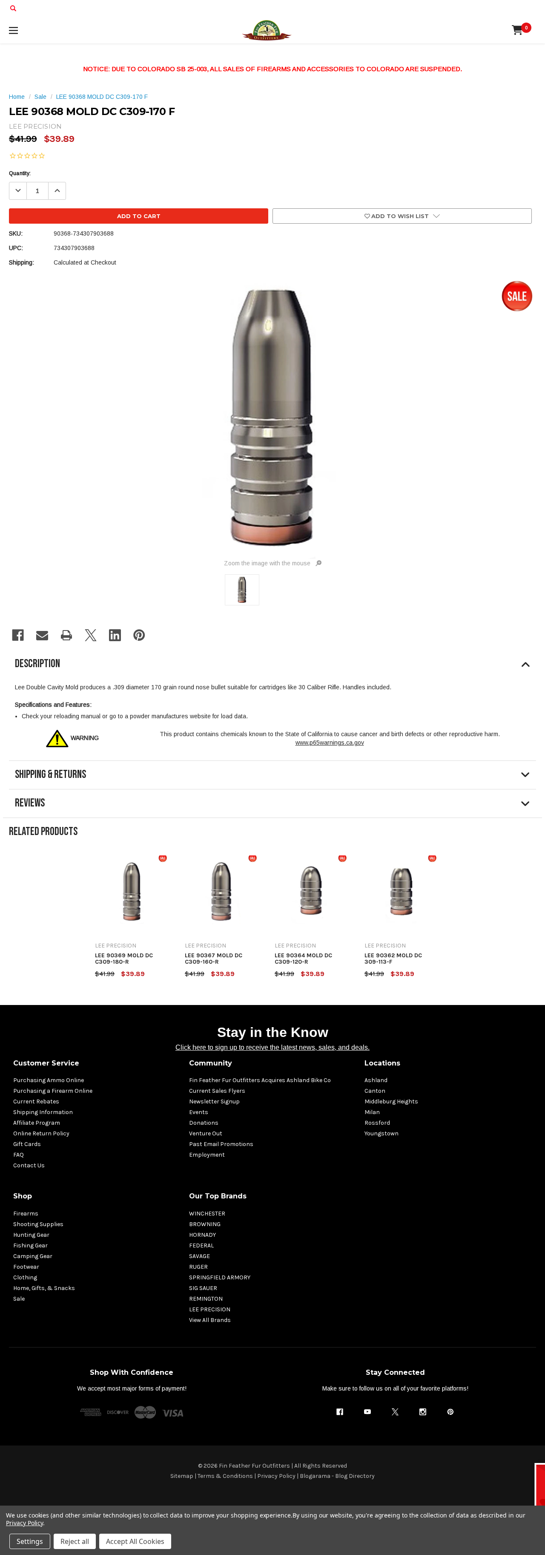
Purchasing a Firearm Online (52, 1090)
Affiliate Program (36, 1122)
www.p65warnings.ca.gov (329, 742)
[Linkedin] (115, 635)
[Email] (42, 635)
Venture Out (205, 1133)
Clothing (25, 1277)
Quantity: (20, 173)
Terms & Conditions (225, 1476)
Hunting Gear (31, 1234)
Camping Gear (32, 1256)
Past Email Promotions (221, 1144)
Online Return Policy (41, 1133)
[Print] (66, 635)
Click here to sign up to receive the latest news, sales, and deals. (272, 1047)
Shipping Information (43, 1112)
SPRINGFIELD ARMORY (219, 1277)
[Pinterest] (139, 635)
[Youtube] (367, 1411)
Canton (374, 1090)
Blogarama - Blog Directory (337, 1476)
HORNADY (202, 1234)
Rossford (377, 1122)
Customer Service (46, 1063)
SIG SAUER (203, 1288)
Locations (382, 1063)
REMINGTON (206, 1298)
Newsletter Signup (214, 1101)
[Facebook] (18, 635)
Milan (372, 1112)
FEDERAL (201, 1245)
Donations (203, 1122)
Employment (207, 1154)
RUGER (198, 1266)
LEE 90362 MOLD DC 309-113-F (393, 958)
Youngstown (381, 1133)
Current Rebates (36, 1101)
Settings (30, 1541)
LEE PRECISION (209, 1309)
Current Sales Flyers (217, 1090)
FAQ (18, 1154)
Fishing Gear (30, 1245)
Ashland (375, 1080)
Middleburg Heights (391, 1101)
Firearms (25, 1213)
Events (198, 1112)
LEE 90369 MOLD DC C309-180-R (124, 958)
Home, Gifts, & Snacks (44, 1288)
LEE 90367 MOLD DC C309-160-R (213, 958)
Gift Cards (27, 1144)
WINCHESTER (207, 1213)
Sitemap (181, 1476)
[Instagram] (422, 1411)
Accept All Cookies (135, 1541)
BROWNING (205, 1224)
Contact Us (29, 1165)
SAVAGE (199, 1256)
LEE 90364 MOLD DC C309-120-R (303, 958)
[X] (91, 635)
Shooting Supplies (38, 1224)
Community (210, 1063)
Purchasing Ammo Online (48, 1080)
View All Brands (210, 1320)
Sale (19, 1298)
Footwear (26, 1266)
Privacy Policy (276, 1476)
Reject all (74, 1541)
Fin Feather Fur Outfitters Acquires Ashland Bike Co (260, 1080)
